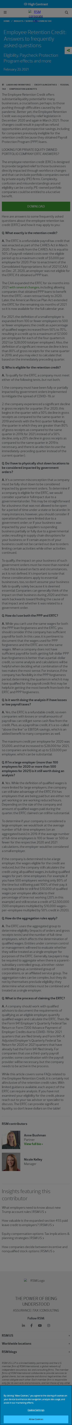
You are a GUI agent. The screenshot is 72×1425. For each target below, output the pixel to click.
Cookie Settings (36, 1410)
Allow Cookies (36, 1419)
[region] (36, 1405)
